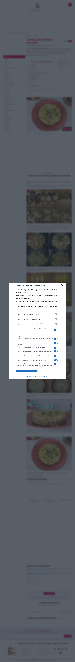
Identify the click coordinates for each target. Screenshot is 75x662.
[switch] (56, 314)
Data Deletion (29, 376)
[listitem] (37, 311)
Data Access (37, 376)
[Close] (62, 285)
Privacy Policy (46, 376)
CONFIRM (27, 371)
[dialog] (37, 331)
